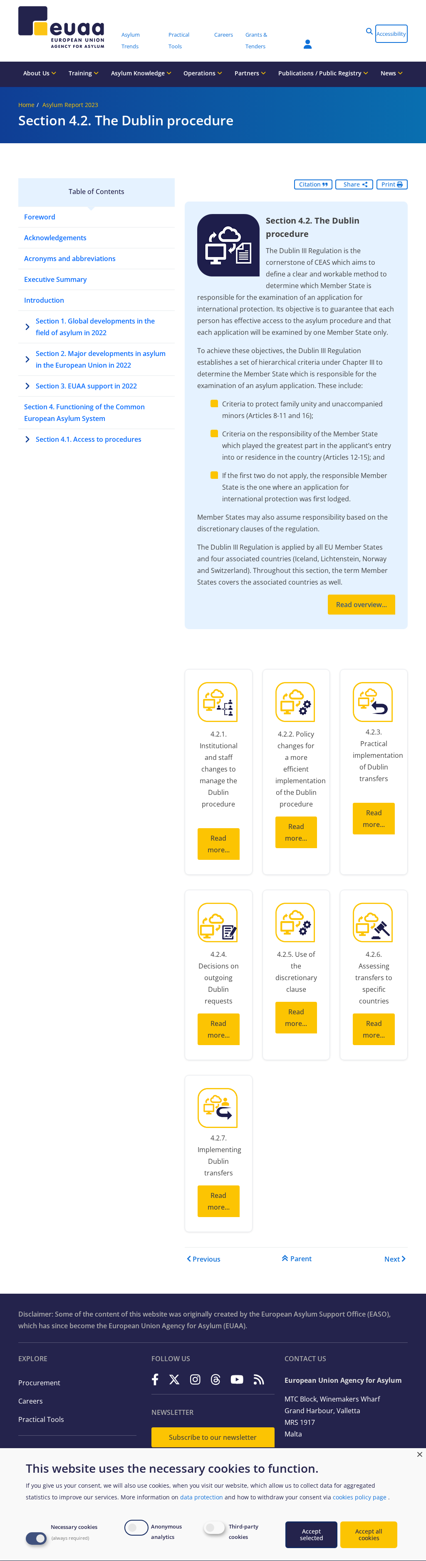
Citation (310, 184)
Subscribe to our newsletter (213, 1437)
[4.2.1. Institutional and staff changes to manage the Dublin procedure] (219, 704)
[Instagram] (195, 1380)
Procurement (39, 1382)
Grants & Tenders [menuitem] (256, 40)
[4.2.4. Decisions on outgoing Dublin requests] (219, 925)
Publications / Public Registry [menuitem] (320, 73)
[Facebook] (155, 1380)
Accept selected (311, 1534)
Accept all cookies (368, 1534)
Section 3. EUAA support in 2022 (86, 386)
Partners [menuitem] (248, 73)
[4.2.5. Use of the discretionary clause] (296, 925)
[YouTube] (237, 1380)
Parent (301, 1258)
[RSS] (259, 1380)
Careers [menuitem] (223, 34)
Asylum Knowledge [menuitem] (138, 73)
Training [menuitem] (81, 73)
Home (26, 105)
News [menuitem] (389, 73)
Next (392, 1259)
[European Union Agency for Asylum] (67, 27)
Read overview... (361, 604)
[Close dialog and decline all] (420, 1453)
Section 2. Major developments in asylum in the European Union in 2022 (101, 359)
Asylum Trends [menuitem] (130, 40)
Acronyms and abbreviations (70, 258)
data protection (201, 1497)
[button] (369, 31)
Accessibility (391, 33)
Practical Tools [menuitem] (178, 40)
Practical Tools (41, 1419)
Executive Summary (55, 279)
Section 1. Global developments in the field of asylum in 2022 (95, 326)
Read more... (219, 844)
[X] (174, 1380)
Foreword (39, 217)
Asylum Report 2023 (70, 105)
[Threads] (216, 1380)
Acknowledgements (55, 237)
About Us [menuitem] (37, 73)
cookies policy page (359, 1497)
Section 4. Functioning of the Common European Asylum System (84, 412)
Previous (206, 1259)
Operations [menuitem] (200, 73)
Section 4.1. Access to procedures (88, 439)
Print (389, 184)
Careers (30, 1401)
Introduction (44, 300)
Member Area (301, 39)
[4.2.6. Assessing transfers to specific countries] (374, 925)
